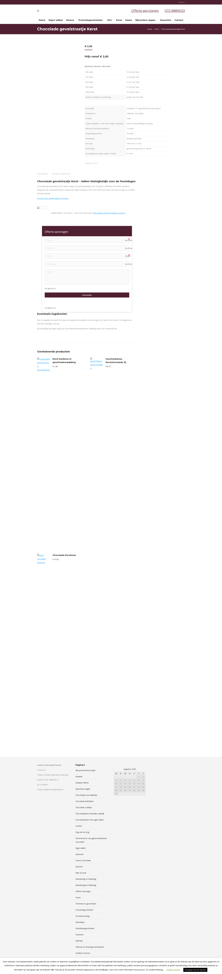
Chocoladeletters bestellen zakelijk (90, 813)
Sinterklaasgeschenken (85, 928)
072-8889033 (175, 10)
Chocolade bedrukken (85, 801)
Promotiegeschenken (84, 910)
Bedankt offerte (82, 782)
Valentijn (79, 941)
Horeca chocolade (83, 860)
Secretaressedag (82, 916)
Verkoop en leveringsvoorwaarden (90, 947)
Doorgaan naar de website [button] (195, 970)
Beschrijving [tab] (42, 173)
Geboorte (80, 854)
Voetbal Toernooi (83, 953)
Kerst (95, 163)
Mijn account (81, 873)
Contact (79, 826)
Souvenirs (80, 934)
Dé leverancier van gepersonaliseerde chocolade (91, 840)
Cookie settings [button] (173, 969)
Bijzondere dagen (83, 789)
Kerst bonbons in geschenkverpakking (64, 361)
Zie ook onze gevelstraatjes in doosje (52, 198)
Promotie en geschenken (86, 903)
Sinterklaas (80, 922)
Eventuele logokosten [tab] (61, 173)
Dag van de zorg (82, 832)
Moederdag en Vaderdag (86, 879)
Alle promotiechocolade (85, 770)
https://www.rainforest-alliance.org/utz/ (109, 213)
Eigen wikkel (81, 848)
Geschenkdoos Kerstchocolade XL (116, 361)
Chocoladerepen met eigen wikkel (90, 820)
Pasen (78, 897)
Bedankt (79, 776)
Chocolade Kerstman (64, 555)
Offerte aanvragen (145, 10)
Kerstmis (79, 866)
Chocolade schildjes (84, 807)
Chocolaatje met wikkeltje (86, 795)
